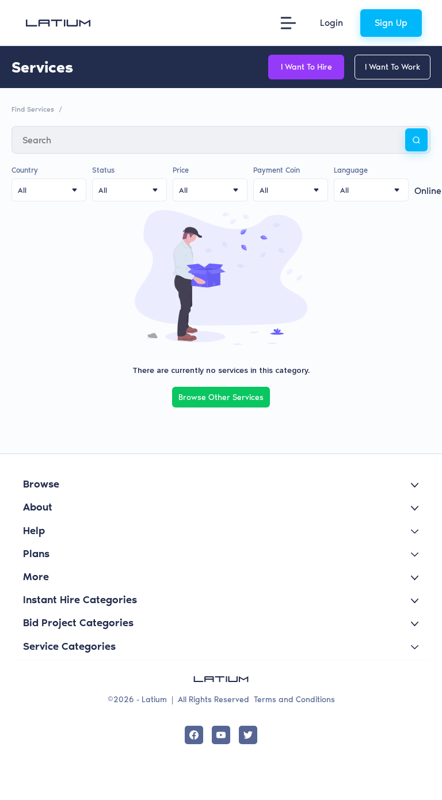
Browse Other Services (221, 397)
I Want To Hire (306, 67)
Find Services (33, 109)
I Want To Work (392, 67)
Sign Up (391, 22)
